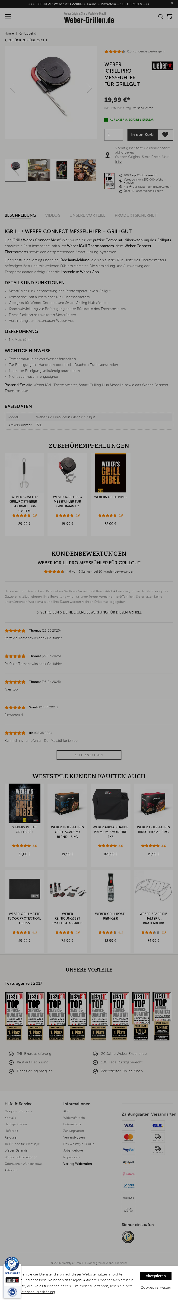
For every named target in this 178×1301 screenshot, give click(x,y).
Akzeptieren (156, 1276)
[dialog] (89, 1283)
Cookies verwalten (155, 1288)
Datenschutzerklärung (37, 1292)
